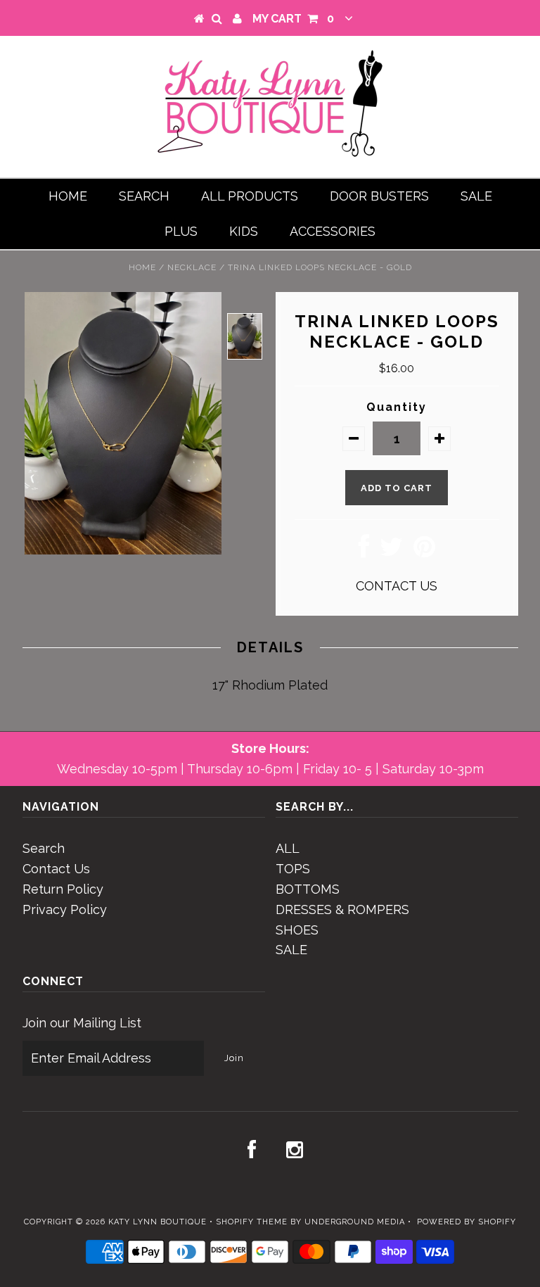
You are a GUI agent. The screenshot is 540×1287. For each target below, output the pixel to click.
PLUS (181, 231)
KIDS (243, 231)
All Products (249, 196)
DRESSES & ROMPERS (342, 909)
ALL (288, 848)
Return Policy (62, 889)
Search (144, 196)
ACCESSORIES (332, 231)
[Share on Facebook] (364, 551)
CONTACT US (396, 585)
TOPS (293, 868)
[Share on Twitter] (391, 551)
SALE (476, 196)
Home (68, 196)
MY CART (293, 18)
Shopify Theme (252, 1221)
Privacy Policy (64, 909)
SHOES (297, 930)
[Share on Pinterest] (424, 551)
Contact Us (56, 868)
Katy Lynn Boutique (157, 1221)
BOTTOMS (308, 889)
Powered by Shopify (466, 1221)
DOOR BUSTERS (379, 196)
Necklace (192, 267)
